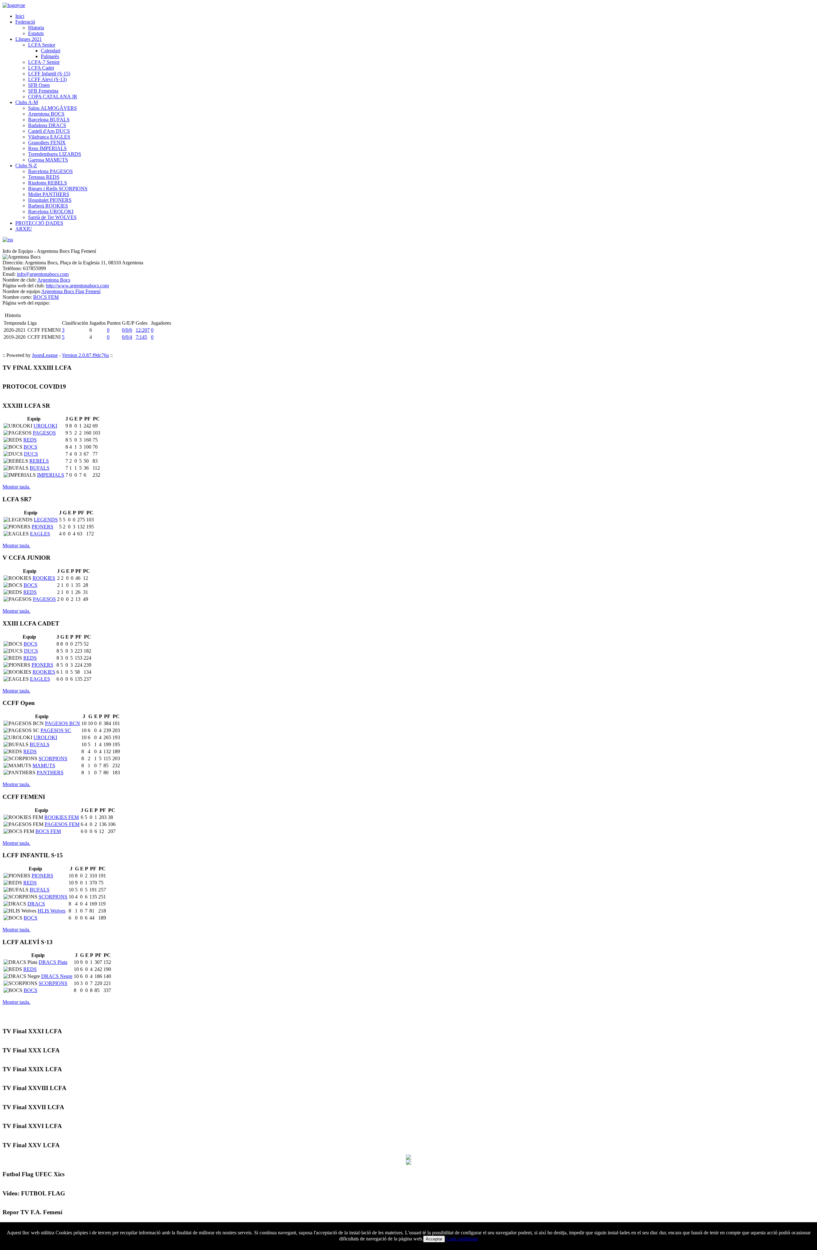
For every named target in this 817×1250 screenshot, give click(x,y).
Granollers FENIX (47, 142)
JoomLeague (45, 355)
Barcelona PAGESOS (50, 171)
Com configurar (462, 1238)
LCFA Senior (41, 45)
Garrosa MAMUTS (48, 160)
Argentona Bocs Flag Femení (71, 291)
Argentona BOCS (46, 114)
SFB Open (39, 85)
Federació (25, 22)
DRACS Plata (53, 962)
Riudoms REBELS (47, 183)
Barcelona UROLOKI (50, 211)
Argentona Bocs (53, 280)
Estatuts (36, 33)
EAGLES (40, 533)
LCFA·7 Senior (44, 62)
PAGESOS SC (56, 730)
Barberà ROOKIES (48, 205)
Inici (19, 16)
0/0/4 (127, 337)
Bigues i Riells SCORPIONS (57, 188)
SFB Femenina (43, 91)
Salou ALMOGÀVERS (52, 108)
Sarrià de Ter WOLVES (52, 217)
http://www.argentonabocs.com (77, 285)
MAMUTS (44, 765)
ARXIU (23, 228)
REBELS (39, 461)
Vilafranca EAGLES (49, 137)
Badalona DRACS (47, 125)
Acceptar (434, 1239)
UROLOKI (45, 425)
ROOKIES (44, 578)
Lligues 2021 (28, 39)
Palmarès (50, 56)
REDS (30, 440)
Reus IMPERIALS (47, 148)
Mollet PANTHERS (48, 194)
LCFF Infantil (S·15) (49, 73)
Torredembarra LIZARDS (54, 154)
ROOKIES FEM (61, 817)
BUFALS (39, 468)
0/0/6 (127, 330)
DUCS (31, 454)
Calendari (50, 50)
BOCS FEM (46, 297)
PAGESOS (44, 433)
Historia (36, 27)
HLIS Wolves (51, 910)
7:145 (141, 337)
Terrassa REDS (43, 177)
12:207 (143, 330)
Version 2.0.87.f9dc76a (85, 355)
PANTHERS (50, 772)
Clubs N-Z (26, 165)
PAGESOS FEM (62, 824)
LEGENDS (46, 519)
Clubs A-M (26, 102)
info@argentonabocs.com (43, 274)
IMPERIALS (50, 475)
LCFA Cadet (41, 68)
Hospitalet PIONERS (49, 200)
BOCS (30, 447)
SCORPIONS (53, 758)
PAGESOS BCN (62, 723)
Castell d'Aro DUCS (49, 131)
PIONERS (42, 526)
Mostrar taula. (16, 486)
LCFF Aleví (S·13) (47, 79)
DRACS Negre (56, 976)
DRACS (36, 903)
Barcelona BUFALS (49, 119)
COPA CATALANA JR (52, 96)
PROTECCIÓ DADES (39, 223)
